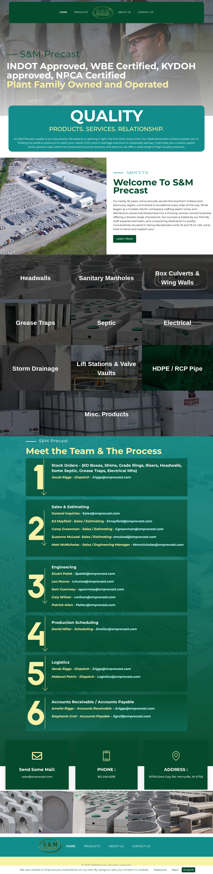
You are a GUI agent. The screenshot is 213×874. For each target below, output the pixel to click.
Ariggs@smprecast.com (135, 708)
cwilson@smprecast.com (95, 597)
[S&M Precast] (50, 846)
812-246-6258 (106, 776)
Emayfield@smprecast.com (129, 521)
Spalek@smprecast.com (95, 574)
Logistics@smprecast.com (118, 677)
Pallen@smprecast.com (95, 605)
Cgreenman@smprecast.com (139, 529)
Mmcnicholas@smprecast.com (158, 545)
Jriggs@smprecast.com (111, 477)
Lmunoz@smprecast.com (93, 581)
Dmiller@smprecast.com (116, 629)
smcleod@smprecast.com (134, 537)
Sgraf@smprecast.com (132, 716)
